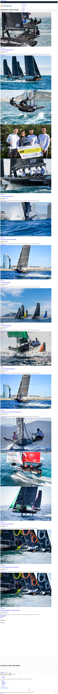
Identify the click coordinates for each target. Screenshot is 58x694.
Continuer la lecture (3, 201)
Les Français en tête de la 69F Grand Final (8, 239)
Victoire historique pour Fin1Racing (7, 523)
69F (0, 194)
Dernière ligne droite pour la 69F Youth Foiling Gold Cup (11, 411)
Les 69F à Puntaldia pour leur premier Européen (9, 567)
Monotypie (3, 194)
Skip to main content (3, 0)
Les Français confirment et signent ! (7, 196)
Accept (1, 693)
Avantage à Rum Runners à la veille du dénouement (10, 610)
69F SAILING (6, 51)
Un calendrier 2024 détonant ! (6, 325)
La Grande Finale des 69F (5, 282)
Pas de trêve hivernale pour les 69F (6, 49)
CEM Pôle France (6, 612)
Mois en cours (2, 622)
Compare (3, 686)
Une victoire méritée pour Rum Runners (7, 368)
